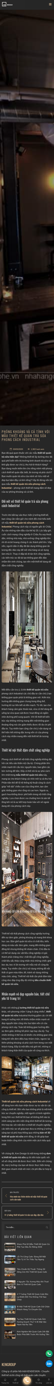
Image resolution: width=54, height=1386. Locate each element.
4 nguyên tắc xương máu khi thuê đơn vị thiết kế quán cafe (33, 1282)
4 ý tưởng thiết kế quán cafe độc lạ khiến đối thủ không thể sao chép (32, 1297)
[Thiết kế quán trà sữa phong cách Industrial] (27, 627)
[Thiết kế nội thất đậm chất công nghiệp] (27, 869)
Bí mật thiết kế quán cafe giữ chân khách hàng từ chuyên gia (33, 1307)
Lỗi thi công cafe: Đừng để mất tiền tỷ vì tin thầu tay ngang (31, 1257)
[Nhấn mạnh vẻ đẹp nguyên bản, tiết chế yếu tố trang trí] (27, 1075)
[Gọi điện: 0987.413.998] (49, 1353)
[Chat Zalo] (49, 1363)
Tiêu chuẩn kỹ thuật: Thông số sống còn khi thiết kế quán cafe (32, 1270)
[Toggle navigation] (50, 4)
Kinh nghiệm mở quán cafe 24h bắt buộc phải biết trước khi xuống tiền (33, 1332)
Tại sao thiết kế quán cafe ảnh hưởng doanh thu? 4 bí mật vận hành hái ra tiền (31, 1322)
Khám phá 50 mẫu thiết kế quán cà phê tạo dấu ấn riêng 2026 (33, 1245)
